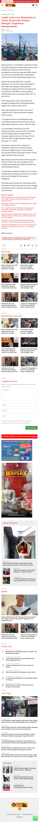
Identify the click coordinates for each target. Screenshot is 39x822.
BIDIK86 (3, 14)
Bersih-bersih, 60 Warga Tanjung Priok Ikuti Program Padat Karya (19, 686)
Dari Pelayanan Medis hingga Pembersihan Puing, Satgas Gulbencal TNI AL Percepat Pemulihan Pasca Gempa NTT (19, 721)
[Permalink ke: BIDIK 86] (2, 30)
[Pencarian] (36, 5)
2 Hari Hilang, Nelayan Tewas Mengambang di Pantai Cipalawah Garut (20, 659)
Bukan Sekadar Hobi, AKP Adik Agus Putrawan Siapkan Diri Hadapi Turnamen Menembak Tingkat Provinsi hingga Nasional (18, 199)
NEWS (8, 14)
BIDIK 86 (7, 30)
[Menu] (2, 5)
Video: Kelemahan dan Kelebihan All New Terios (20, 672)
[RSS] (19, 809)
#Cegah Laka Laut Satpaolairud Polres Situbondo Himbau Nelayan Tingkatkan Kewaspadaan (18, 238)
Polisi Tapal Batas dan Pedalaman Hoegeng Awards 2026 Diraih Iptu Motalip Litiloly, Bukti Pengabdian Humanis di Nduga (17, 209)
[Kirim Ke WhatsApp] (36, 245)
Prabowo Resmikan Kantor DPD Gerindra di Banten (19, 666)
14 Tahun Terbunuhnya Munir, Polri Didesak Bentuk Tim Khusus (21, 679)
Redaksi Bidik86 (28, 814)
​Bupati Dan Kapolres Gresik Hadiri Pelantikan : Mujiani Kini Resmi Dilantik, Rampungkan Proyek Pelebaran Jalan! (24, 571)
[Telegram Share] (32, 245)
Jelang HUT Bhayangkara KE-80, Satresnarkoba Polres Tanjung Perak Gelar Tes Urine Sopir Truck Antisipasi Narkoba (18, 226)
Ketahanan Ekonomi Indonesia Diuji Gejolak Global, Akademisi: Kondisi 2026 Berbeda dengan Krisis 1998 (18, 221)
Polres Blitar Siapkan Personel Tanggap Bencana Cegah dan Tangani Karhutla (19, 204)
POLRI (12, 14)
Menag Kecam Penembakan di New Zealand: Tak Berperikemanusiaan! (21, 652)
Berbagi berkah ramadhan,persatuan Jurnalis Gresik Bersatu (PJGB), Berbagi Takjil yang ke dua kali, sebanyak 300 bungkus (18, 748)
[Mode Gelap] (33, 5)
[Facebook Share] (21, 245)
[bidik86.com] (10, 5)
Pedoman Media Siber (14, 814)
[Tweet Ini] (24, 245)
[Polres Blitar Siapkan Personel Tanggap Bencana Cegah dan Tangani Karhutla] (29, 258)
